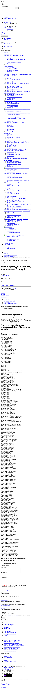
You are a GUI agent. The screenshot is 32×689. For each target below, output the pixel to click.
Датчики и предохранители (14, 60)
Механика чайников (12, 169)
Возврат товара (7, 628)
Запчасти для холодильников (11, 648)
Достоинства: (4, 572)
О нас (5, 15)
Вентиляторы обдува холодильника (16, 59)
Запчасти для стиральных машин (12, 647)
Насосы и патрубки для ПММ (14, 97)
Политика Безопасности (10, 18)
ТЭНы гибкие (10, 231)
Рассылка (6, 660)
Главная (6, 52)
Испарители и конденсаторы (14, 62)
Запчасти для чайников (23, 168)
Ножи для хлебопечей (12, 105)
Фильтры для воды (19, 235)
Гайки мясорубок (11, 80)
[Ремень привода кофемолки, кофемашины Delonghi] (17, 262)
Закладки (6, 658)
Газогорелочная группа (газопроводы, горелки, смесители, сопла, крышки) (19, 116)
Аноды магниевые (11, 176)
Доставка (6, 17)
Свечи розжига (10, 156)
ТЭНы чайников (11, 172)
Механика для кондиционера (14, 164)
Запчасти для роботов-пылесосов (15, 87)
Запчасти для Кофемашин (24, 190)
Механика (9, 134)
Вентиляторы (10, 184)
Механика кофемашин (12, 196)
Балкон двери (10, 58)
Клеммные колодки (11, 152)
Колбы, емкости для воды (13, 193)
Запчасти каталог (8, 54)
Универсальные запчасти (24, 182)
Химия (8, 194)
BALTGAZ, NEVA (11, 212)
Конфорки (9, 125)
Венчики (9, 78)
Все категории (7, 38)
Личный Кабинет (8, 656)
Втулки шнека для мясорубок (14, 79)
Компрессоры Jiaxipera (12, 221)
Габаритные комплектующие (14, 111)
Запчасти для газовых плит (10, 641)
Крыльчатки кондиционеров (14, 162)
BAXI (8, 213)
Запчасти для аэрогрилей (13, 185)
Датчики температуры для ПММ (15, 94)
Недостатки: (4, 577)
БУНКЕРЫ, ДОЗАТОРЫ (13, 68)
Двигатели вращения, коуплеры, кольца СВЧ (18, 142)
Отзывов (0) (7, 302)
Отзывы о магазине (8, 243)
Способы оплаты (11, 248)
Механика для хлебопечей (13, 103)
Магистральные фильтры (13, 239)
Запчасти (6, 39)
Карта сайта (7, 630)
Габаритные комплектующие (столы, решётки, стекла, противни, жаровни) (18, 113)
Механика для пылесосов (13, 89)
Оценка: (3, 588)
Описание (6, 299)
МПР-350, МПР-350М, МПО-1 (14, 207)
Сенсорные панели (11, 146)
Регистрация (10, 29)
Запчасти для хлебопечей (24, 101)
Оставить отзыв (5, 275)
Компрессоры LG (11, 223)
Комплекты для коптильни (13, 186)
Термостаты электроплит (13, 127)
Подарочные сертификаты (10, 632)
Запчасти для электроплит (10, 649)
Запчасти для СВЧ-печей (24, 141)
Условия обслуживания (9, 624)
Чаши (8, 138)
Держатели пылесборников (13, 86)
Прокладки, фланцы (12, 178)
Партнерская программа (10, 634)
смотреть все (13, 43)
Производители (8, 631)
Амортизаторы (10, 67)
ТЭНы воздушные (11, 229)
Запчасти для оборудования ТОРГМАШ (17, 199)
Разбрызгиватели (11, 98)
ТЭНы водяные (10, 228)
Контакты (6, 19)
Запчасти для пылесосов (23, 83)
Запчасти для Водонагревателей (12, 640)
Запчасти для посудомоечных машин (13, 644)
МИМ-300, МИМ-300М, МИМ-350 (15, 201)
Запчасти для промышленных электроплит (14, 150)
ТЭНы (10, 227)
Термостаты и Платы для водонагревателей (18, 180)
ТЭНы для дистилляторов (13, 232)
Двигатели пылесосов (12, 85)
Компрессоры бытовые (22, 219)
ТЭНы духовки (10, 129)
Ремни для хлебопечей (12, 106)
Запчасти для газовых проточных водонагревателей (17, 211)
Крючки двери (10, 144)
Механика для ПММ (12, 95)
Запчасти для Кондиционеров (11, 643)
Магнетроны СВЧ (11, 145)
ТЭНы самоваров (11, 170)
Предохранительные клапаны (14, 177)
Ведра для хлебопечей (12, 102)
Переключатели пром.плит (13, 154)
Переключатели (11, 126)
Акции (5, 249)
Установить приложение (10, 661)
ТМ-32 (8, 203)
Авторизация (10, 30)
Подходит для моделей (9, 301)
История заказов (8, 657)
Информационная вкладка (10, 303)
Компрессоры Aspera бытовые (14, 220)
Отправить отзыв (5, 593)
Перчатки (9, 188)
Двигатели (9, 71)
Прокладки (9, 192)
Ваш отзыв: (3, 584)
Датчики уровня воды (12, 70)
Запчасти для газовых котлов (14, 215)
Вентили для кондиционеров (14, 161)
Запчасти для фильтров (12, 236)
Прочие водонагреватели (13, 216)
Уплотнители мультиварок (13, 137)
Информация (7, 244)
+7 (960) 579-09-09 (8, 46)
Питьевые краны (11, 240)
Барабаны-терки (11, 76)
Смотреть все (10, 63)
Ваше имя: (3, 567)
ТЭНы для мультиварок (13, 135)
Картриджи (9, 237)
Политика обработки (9, 625)
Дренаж (8, 165)
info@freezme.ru (8, 669)
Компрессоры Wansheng (13, 224)
